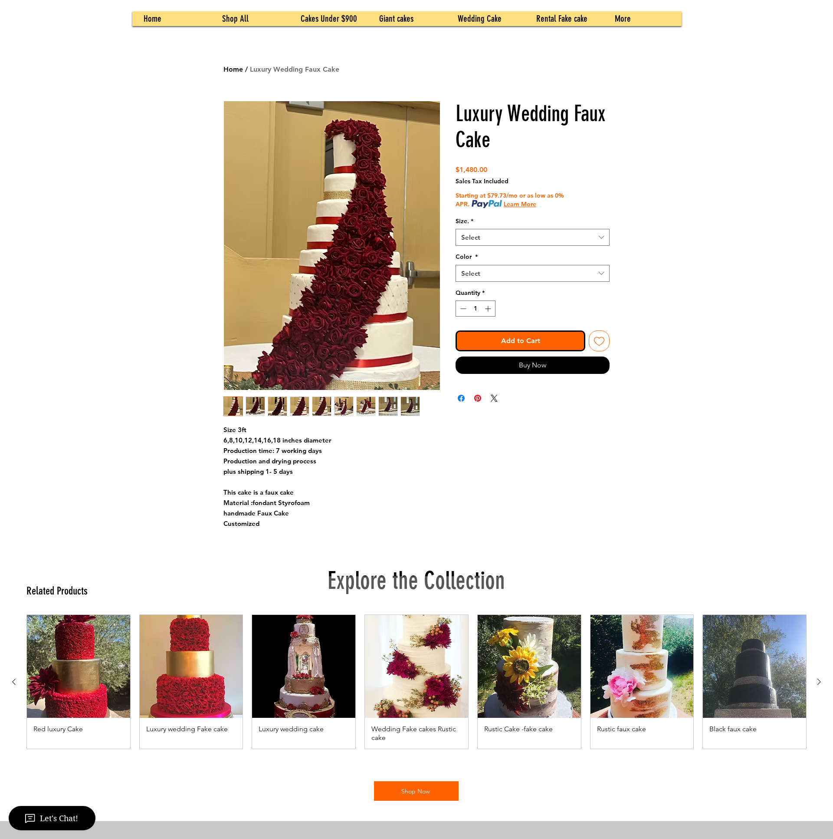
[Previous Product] (14, 682)
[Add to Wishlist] (599, 340)
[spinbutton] (475, 308)
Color (467, 257)
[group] (416, 682)
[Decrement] (462, 308)
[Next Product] (819, 682)
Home (233, 69)
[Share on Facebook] (461, 398)
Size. (464, 221)
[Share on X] (494, 398)
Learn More (520, 204)
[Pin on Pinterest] (477, 398)
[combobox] (533, 237)
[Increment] (488, 308)
